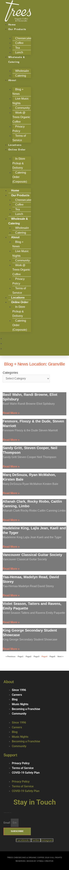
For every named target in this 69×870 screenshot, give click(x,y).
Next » (60, 656)
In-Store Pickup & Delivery (18, 163)
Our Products (17, 29)
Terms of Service (19, 290)
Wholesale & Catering (16, 59)
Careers (17, 694)
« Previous (10, 656)
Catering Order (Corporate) (19, 177)
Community (19, 713)
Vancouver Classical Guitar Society (32, 555)
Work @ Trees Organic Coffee (21, 117)
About (12, 80)
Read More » (11, 412)
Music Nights (20, 704)
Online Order (17, 149)
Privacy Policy (18, 129)
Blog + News (18, 91)
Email (7, 822)
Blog (15, 699)
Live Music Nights (20, 101)
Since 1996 (19, 690)
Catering (20, 75)
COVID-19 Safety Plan (26, 772)
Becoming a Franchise (26, 709)
